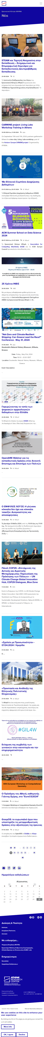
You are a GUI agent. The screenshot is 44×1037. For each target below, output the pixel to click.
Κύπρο (34, 833)
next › (34, 852)
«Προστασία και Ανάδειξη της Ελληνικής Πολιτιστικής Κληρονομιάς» (17, 691)
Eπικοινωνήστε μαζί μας (7, 991)
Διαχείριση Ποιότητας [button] (8, 931)
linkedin (33, 917)
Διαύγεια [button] (4, 934)
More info (8, 1027)
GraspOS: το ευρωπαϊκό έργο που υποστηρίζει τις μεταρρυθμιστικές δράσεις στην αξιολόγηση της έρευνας (22, 822)
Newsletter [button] (5, 961)
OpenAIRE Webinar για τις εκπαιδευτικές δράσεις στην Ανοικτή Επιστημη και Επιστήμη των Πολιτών (21, 461)
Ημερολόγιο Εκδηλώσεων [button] (10, 964)
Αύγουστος (22, 881)
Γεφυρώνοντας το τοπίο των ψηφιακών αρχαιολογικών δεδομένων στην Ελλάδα (17, 409)
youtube (41, 917)
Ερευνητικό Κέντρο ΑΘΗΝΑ (12, 11)
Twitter (14, 868)
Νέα (5, 16)
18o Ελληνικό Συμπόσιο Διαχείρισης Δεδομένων (20, 183)
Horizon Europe (16, 142)
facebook (30, 917)
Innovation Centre (14, 3)
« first (11, 847)
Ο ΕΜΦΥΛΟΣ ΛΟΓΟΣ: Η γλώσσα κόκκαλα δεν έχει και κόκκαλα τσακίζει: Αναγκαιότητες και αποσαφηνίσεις (19, 510)
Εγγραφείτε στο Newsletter (8, 993)
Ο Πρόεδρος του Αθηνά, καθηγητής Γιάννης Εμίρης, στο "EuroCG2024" (20, 795)
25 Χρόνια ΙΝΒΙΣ (10, 283)
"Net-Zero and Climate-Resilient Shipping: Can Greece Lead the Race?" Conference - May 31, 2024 (21, 337)
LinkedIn (19, 868)
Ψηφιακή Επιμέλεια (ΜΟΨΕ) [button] (11, 945)
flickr (38, 917)
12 (21, 852)
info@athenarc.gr (31, 992)
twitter (36, 917)
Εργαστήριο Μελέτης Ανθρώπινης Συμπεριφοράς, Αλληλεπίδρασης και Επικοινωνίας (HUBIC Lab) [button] (17, 949)
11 (18, 852)
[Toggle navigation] (41, 3)
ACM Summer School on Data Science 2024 (21, 234)
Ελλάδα (26, 833)
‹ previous (14, 847)
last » (22, 857)
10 (14, 852)
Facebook (9, 868)
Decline (22, 1034)
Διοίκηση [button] (4, 927)
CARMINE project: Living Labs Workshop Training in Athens (17, 126)
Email (4, 868)
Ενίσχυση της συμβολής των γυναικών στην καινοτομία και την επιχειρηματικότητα (20, 747)
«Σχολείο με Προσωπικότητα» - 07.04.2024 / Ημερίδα (18, 644)
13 (25, 852)
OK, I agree (8, 1034)
